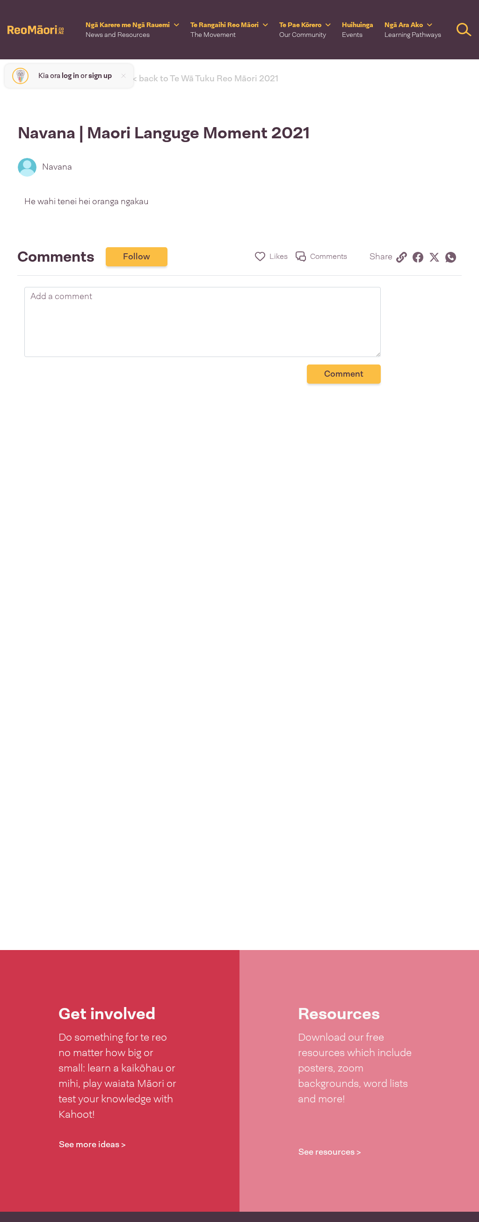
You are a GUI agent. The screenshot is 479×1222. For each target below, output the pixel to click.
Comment (343, 373)
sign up (100, 75)
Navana (57, 166)
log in (70, 75)
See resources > (329, 1152)
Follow (136, 256)
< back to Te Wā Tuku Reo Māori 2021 (205, 78)
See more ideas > (92, 1144)
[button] (132, 29)
